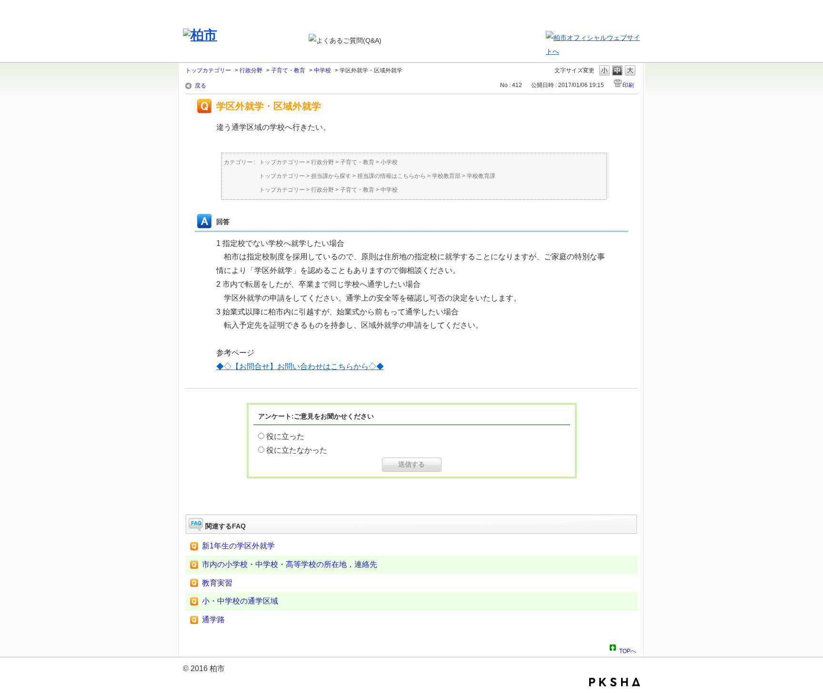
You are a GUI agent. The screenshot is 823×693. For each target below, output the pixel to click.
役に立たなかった (296, 450)
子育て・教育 (288, 70)
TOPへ (627, 650)
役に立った (285, 436)
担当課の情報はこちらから (391, 176)
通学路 (213, 619)
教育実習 (217, 583)
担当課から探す (331, 176)
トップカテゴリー (208, 70)
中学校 (322, 70)
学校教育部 (446, 176)
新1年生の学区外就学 (238, 546)
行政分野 (251, 70)
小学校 (389, 162)
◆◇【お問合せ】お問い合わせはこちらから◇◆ (300, 366)
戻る (200, 85)
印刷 (628, 85)
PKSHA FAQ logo (614, 682)
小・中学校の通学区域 (240, 601)
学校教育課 (481, 176)
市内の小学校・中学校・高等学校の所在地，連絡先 (289, 564)
